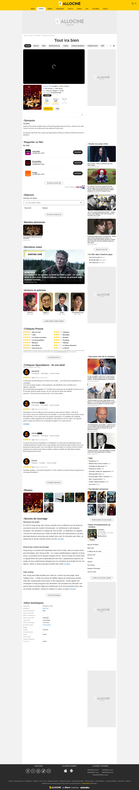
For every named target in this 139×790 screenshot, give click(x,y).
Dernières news (33, 247)
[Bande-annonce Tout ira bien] (32, 97)
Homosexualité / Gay (96, 474)
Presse (47, 99)
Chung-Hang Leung (77, 312)
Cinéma (41, 9)
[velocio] (26, 434)
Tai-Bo (62, 90)
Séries (49, 9)
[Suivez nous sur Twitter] (33, 771)
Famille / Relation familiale (98, 482)
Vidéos (79, 9)
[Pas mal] (58, 332)
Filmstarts (91, 770)
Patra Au (49, 90)
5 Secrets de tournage (54, 595)
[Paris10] (26, 461)
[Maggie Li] (46, 302)
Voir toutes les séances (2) (54, 214)
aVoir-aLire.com (37, 348)
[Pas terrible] (58, 345)
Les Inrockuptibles (38, 340)
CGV (44, 781)
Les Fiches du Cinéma (39, 337)
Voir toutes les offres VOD (54, 183)
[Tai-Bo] (62, 302)
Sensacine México (98, 775)
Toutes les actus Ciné (101, 249)
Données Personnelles (77, 781)
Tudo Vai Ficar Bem (97, 257)
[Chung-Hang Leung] (78, 302)
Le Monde (66, 348)
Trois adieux (91, 565)
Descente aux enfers (96, 468)
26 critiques (42, 463)
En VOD (26, 145)
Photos (28, 490)
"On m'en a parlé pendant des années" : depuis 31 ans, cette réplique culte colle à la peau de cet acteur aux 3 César (101, 213)
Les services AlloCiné (111, 781)
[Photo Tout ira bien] (33, 502)
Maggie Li (55, 90)
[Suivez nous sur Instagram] (38, 771)
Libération (66, 332)
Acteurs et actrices (35, 290)
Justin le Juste (91, 572)
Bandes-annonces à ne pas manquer (102, 519)
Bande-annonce (102, 536)
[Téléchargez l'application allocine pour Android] (72, 770)
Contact (10, 781)
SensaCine (105, 770)
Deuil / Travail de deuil (97, 479)
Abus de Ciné (36, 332)
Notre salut (90, 548)
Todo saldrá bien (97, 262)
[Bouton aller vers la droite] (114, 46)
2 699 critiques (45, 373)
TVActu (70, 9)
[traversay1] (26, 403)
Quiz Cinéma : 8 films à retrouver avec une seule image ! (99, 164)
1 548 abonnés (36, 435)
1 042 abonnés (36, 373)
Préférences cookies (65, 781)
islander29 (35, 371)
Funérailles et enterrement (98, 466)
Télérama (66, 342)
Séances (29, 194)
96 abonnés (35, 463)
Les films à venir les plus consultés (101, 578)
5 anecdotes (46, 622)
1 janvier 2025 (47, 86)
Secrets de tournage (35, 518)
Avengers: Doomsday (93, 568)
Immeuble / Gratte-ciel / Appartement (101, 471)
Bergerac (45, 208)
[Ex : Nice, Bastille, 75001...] (81, 203)
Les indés (95, 9)
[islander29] (26, 372)
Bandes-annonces (34, 222)
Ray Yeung (48, 88)
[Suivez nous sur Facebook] (28, 771)
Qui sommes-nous (18, 781)
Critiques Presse (33, 328)
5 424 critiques (45, 405)
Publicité (35, 781)
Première (65, 337)
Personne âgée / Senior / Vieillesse (101, 476)
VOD (86, 9)
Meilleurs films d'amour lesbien (99, 463)
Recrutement (28, 781)
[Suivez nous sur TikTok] (43, 771)
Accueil (25, 35)
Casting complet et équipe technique (54, 321)
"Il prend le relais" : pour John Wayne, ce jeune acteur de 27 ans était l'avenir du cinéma (101, 451)
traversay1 (35, 402)
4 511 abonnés (35, 405)
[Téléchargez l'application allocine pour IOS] (66, 770)
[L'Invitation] (92, 535)
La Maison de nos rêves (94, 551)
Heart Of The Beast (92, 544)
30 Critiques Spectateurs (54, 482)
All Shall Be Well (97, 260)
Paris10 (34, 460)
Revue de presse (61, 352)
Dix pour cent (91, 555)
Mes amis (64, 99)
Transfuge (66, 340)
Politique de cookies (53, 781)
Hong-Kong (46, 606)
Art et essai (94, 484)
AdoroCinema (106, 772)
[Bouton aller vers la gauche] (110, 46)
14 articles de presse (54, 357)
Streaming (60, 9)
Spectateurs (55, 99)
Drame (67, 86)
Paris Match (36, 345)
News (33, 9)
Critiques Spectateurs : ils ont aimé (44, 365)
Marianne (35, 342)
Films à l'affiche (37, 35)
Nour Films (46, 608)
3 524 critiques (45, 435)
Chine (51, 606)
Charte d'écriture (100, 781)
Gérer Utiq (121, 781)
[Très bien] (27, 332)
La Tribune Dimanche (69, 345)
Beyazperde (91, 772)
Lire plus (26, 424)
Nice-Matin (66, 335)
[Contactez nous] (49, 771)
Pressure (90, 558)
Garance (89, 561)
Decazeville (28, 208)
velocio (34, 433)
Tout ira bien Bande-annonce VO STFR (32, 237)
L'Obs (34, 335)
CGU (40, 781)
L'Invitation (101, 529)
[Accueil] (69, 3)
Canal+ (105, 9)
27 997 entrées (47, 625)
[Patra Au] (30, 302)
